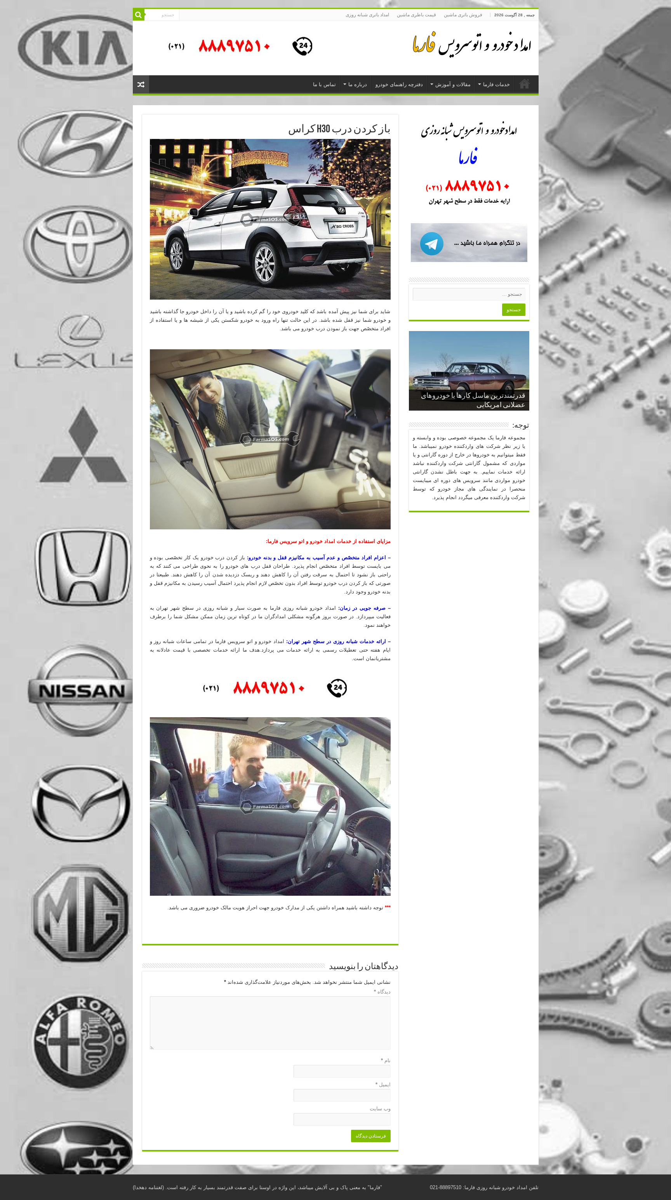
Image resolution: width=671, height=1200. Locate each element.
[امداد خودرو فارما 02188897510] (471, 42)
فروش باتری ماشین (463, 14)
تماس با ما (324, 84)
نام (386, 1060)
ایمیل (383, 1084)
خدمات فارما (496, 84)
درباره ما (357, 84)
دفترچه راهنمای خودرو (399, 84)
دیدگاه (382, 992)
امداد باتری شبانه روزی (367, 14)
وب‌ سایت (380, 1109)
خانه (525, 83)
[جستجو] (138, 15)
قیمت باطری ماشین (416, 14)
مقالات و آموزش (453, 84)
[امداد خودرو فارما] (236, 47)
